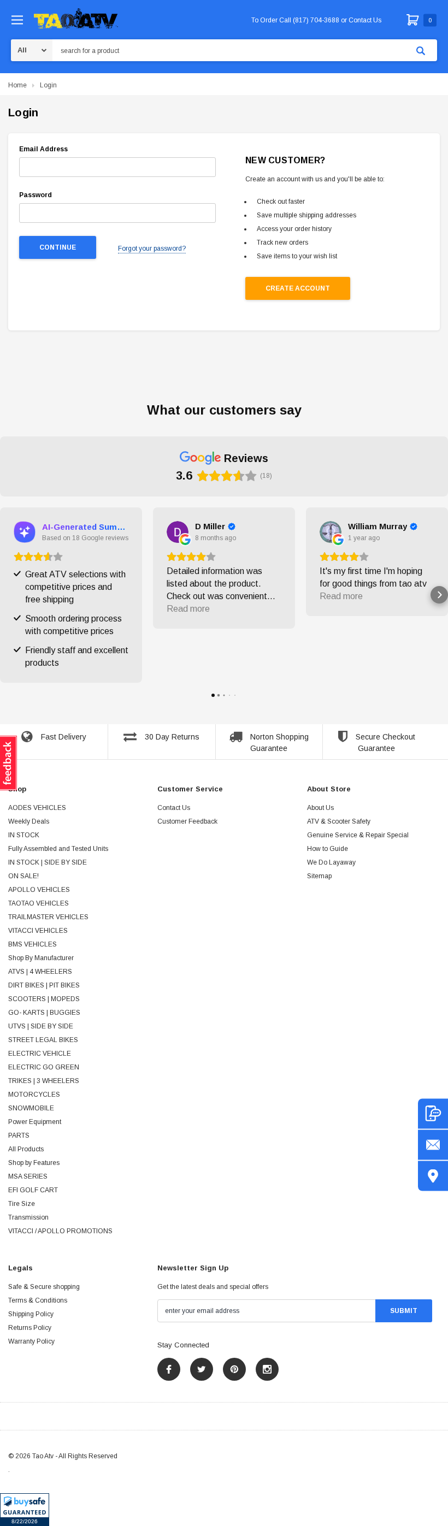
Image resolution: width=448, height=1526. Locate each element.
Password (35, 195)
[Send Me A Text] (433, 1113)
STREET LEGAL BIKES (43, 1040)
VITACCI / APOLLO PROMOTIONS (60, 1231)
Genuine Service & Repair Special (358, 835)
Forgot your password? (152, 248)
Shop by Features (34, 1163)
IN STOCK (23, 835)
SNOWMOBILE (31, 1108)
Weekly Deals (28, 821)
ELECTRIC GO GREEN (43, 1067)
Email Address (43, 149)
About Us (320, 808)
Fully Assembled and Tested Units (58, 849)
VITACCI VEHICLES (38, 930)
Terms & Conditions (37, 1300)
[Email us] (433, 1144)
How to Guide (327, 849)
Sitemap (319, 876)
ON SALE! (23, 876)
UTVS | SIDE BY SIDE (40, 1026)
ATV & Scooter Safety (338, 821)
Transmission (28, 1217)
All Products (26, 1149)
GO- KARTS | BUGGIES (44, 1012)
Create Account (298, 288)
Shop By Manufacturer (41, 958)
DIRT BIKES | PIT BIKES (44, 985)
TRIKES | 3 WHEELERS (43, 1081)
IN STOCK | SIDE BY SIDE (47, 862)
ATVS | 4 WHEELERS (40, 971)
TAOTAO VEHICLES (38, 903)
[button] (24, 1509)
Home (17, 85)
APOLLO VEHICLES (39, 890)
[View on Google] (177, 532)
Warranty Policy (31, 1341)
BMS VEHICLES (32, 944)
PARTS (19, 1135)
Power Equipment (34, 1122)
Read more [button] (188, 608)
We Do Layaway (331, 862)
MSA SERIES (28, 1176)
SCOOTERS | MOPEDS (44, 999)
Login (48, 85)
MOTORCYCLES (34, 1094)
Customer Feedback (187, 821)
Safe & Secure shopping (44, 1287)
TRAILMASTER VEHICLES (48, 917)
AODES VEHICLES (37, 808)
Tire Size (21, 1204)
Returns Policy (29, 1328)
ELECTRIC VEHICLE (39, 1053)
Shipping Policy (31, 1314)
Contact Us (173, 808)
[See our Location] (433, 1176)
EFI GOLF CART (33, 1190)
